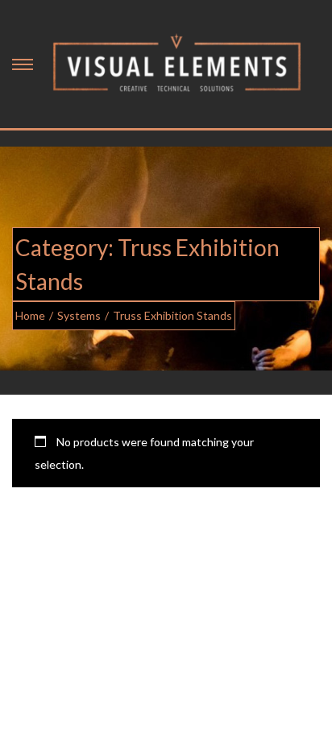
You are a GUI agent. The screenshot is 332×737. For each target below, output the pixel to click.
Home (30, 315)
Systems (79, 315)
